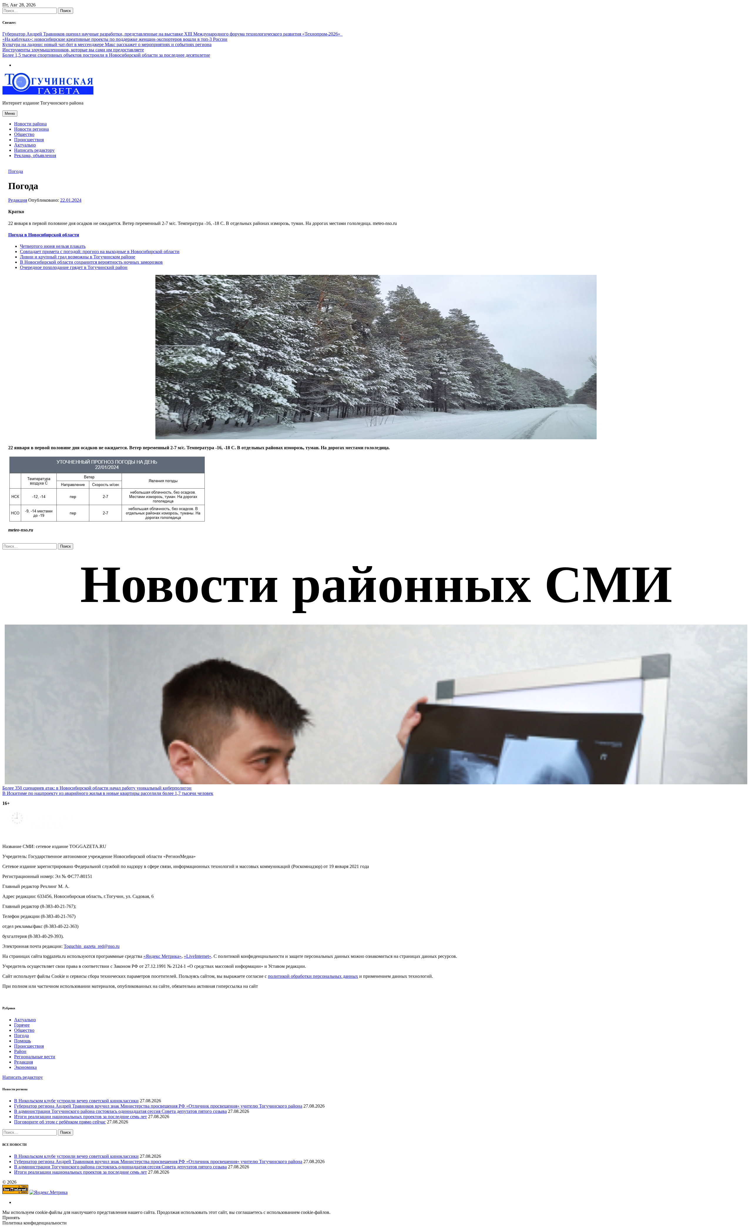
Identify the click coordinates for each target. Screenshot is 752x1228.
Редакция (17, 200)
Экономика (25, 1067)
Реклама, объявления (35, 155)
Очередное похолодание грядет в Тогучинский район (73, 267)
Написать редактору (34, 150)
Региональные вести (34, 1056)
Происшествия (29, 139)
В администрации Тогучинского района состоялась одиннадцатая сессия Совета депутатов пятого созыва (120, 1111)
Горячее (22, 1024)
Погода (15, 171)
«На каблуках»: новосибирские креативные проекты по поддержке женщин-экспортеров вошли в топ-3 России (114, 39)
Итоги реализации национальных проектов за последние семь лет (80, 1116)
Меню (10, 113)
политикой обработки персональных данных (313, 976)
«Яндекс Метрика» (162, 956)
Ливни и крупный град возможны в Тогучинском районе (77, 256)
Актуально (25, 144)
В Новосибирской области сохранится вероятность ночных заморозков (91, 262)
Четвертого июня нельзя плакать (52, 246)
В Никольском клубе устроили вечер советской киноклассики (76, 1100)
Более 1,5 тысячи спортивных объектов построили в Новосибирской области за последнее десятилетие (106, 55)
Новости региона (31, 129)
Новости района (30, 123)
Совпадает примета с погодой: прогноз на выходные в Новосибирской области (99, 251)
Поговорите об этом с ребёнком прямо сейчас (60, 1121)
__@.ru (92, 946)
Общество (24, 134)
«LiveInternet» (197, 956)
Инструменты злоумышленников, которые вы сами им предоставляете (73, 49)
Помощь (22, 1040)
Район (20, 1051)
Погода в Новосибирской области (43, 234)
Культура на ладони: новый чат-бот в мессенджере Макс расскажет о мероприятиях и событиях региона (107, 44)
